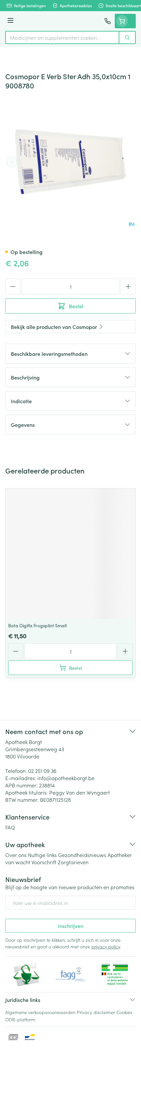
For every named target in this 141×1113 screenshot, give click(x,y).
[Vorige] (12, 162)
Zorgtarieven (73, 862)
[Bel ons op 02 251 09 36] (107, 21)
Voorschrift (43, 862)
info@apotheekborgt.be (65, 777)
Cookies (124, 1012)
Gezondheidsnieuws (82, 854)
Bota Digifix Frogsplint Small (37, 625)
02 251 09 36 (42, 770)
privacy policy (105, 946)
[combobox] (62, 37)
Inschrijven (70, 925)
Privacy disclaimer (96, 1012)
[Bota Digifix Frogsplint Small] (70, 554)
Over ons (16, 854)
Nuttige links (42, 854)
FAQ (10, 827)
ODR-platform (20, 1019)
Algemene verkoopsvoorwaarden (40, 1012)
